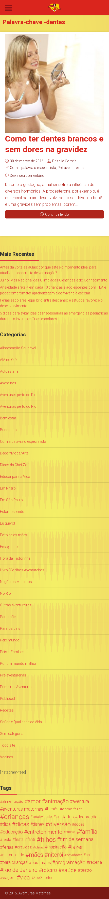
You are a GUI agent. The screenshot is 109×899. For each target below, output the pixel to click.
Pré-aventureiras (71, 168)
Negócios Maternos (16, 582)
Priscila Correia (64, 161)
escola (70, 832)
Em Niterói (8, 488)
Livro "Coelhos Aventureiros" (23, 570)
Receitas (7, 710)
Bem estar (8, 418)
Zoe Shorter (42, 878)
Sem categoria (11, 734)
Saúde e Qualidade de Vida (21, 722)
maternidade (13, 855)
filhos (48, 840)
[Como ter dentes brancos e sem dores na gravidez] (54, 83)
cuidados (65, 816)
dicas (22, 824)
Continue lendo (57, 214)
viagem (8, 877)
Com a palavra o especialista (33, 168)
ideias (39, 847)
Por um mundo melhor (18, 663)
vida (25, 878)
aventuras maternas (23, 809)
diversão (60, 824)
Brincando (8, 430)
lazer (77, 847)
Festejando (9, 547)
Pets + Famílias (12, 652)
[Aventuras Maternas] (54, 7)
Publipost (7, 699)
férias (8, 847)
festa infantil (25, 839)
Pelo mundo (10, 640)
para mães (41, 862)
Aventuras (8, 383)
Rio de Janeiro (20, 870)
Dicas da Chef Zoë (14, 465)
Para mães (8, 617)
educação (13, 832)
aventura (80, 801)
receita (95, 862)
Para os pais (10, 628)
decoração (88, 816)
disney (38, 824)
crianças (16, 817)
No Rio (5, 593)
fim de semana (77, 839)
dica (7, 824)
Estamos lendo (12, 512)
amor (34, 801)
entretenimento (44, 832)
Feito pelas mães (13, 535)
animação (57, 801)
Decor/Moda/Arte (14, 453)
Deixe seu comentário (27, 176)
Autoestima (9, 371)
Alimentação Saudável (18, 348)
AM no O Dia (10, 360)
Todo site (7, 745)
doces (79, 824)
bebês (53, 809)
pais (89, 855)
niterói (55, 855)
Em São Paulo (11, 500)
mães (36, 855)
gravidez (24, 847)
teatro (86, 870)
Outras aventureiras (15, 605)
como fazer (72, 809)
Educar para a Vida (15, 477)
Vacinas (6, 757)
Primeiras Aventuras (16, 687)
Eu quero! (7, 523)
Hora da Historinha (15, 558)
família (88, 832)
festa (6, 839)
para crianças (15, 862)
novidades (74, 855)
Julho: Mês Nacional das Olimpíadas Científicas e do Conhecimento (53, 280)
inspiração (57, 847)
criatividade (42, 816)
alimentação (12, 801)
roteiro (49, 870)
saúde (69, 870)
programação (70, 862)
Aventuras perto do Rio (18, 395)
